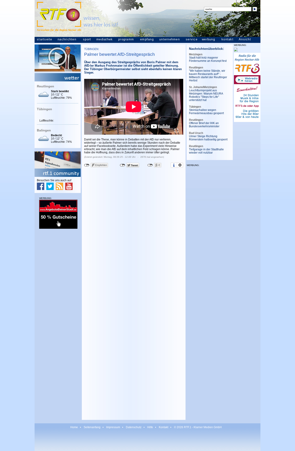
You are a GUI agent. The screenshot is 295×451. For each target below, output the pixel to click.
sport (87, 39)
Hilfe (150, 427)
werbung (208, 39)
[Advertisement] (58, 302)
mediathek (104, 39)
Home (74, 427)
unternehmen (169, 39)
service (192, 39)
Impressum (113, 427)
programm (126, 39)
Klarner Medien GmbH (208, 427)
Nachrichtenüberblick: (206, 48)
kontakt (227, 39)
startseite (44, 39)
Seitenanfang (92, 427)
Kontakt (163, 427)
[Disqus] (133, 234)
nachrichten (67, 39)
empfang (147, 39)
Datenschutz (134, 427)
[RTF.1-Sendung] (58, 70)
